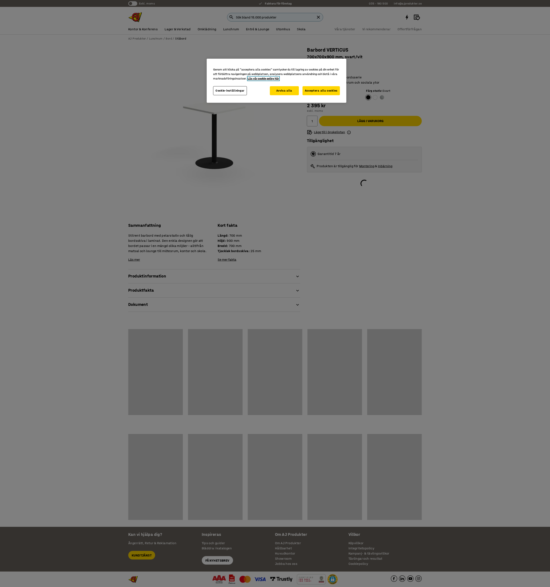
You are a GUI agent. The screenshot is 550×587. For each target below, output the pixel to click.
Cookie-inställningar (229, 90)
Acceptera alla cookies (321, 90)
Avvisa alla (284, 90)
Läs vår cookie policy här (263, 78)
